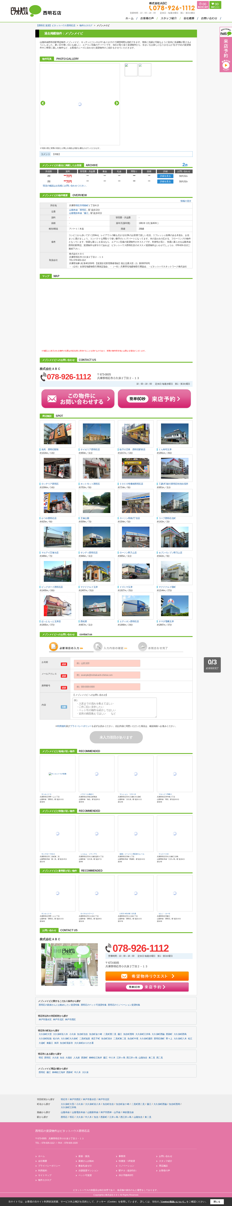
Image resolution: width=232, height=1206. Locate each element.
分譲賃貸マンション (88, 1170)
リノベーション (126, 1165)
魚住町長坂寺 (66, 1043)
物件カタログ (44, 1180)
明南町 (85, 205)
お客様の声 (164, 1170)
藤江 (86, 213)
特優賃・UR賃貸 (127, 1161)
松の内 (56, 1038)
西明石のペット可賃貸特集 (93, 1005)
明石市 (79, 205)
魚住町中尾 (133, 1038)
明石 (41, 1058)
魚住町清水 (106, 1038)
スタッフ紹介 (165, 1161)
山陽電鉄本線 (75, 213)
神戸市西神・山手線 (111, 1112)
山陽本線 (73, 210)
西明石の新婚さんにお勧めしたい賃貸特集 (59, 1005)
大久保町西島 (180, 1034)
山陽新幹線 (93, 1112)
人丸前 (76, 1058)
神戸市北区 (58, 1019)
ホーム (41, 1156)
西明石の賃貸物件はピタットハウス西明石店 (62, 1130)
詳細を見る (165, 176)
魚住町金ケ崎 (95, 1034)
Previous (43, 103)
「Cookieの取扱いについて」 (172, 1202)
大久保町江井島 (142, 1034)
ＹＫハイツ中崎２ (165, 794)
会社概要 (42, 1161)
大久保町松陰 (45, 1038)
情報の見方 (186, 201)
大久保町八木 (180, 1038)
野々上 (169, 1038)
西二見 (159, 1058)
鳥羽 (56, 1043)
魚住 (62, 1058)
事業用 (122, 1156)
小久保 (72, 1034)
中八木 (112, 1058)
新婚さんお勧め (86, 1161)
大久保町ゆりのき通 (84, 1043)
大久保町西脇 (158, 1034)
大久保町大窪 (45, 1034)
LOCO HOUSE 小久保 (128, 914)
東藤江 (50, 1043)
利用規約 (61, 726)
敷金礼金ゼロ (85, 1165)
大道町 (42, 1043)
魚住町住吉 (82, 1034)
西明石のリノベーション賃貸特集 (124, 1005)
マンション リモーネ (128, 794)
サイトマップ (44, 1175)
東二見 (152, 1058)
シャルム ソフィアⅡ (89, 854)
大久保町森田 (146, 1038)
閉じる (217, 1201)
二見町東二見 (119, 1038)
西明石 (83, 210)
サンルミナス (46, 794)
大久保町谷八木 (60, 1034)
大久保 (55, 1058)
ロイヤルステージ (87, 914)
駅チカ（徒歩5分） (128, 1170)
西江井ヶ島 (132, 1058)
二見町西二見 (109, 1034)
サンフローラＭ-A (48, 854)
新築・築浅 (84, 1156)
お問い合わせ (165, 1156)
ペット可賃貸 (85, 1175)
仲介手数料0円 (126, 1175)
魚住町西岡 (128, 1034)
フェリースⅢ (163, 854)
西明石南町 (159, 1038)
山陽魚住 (143, 1058)
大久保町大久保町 (69, 1038)
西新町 (169, 1034)
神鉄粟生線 (128, 1112)
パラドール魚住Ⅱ (87, 794)
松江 (190, 1038)
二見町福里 (84, 1038)
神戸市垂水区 (45, 1019)
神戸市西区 (70, 1019)
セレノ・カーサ (164, 914)
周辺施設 (163, 1165)
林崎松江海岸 (95, 1058)
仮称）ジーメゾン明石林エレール (132, 854)
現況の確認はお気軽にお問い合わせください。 (65, 185)
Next (116, 103)
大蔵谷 (69, 1058)
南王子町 (95, 1038)
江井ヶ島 (121, 1058)
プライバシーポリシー (81, 726)
